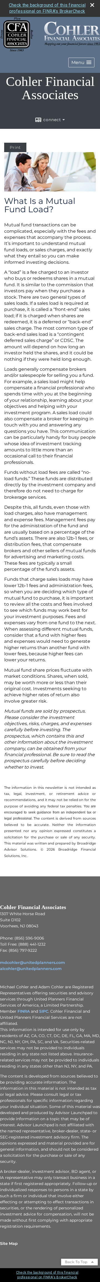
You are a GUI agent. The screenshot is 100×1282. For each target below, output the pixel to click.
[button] (81, 62)
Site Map (9, 1243)
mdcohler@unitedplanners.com (32, 962)
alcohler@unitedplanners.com (31, 968)
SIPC (43, 1011)
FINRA (24, 1011)
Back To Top (77, 1262)
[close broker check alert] (92, 5)
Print (15, 147)
